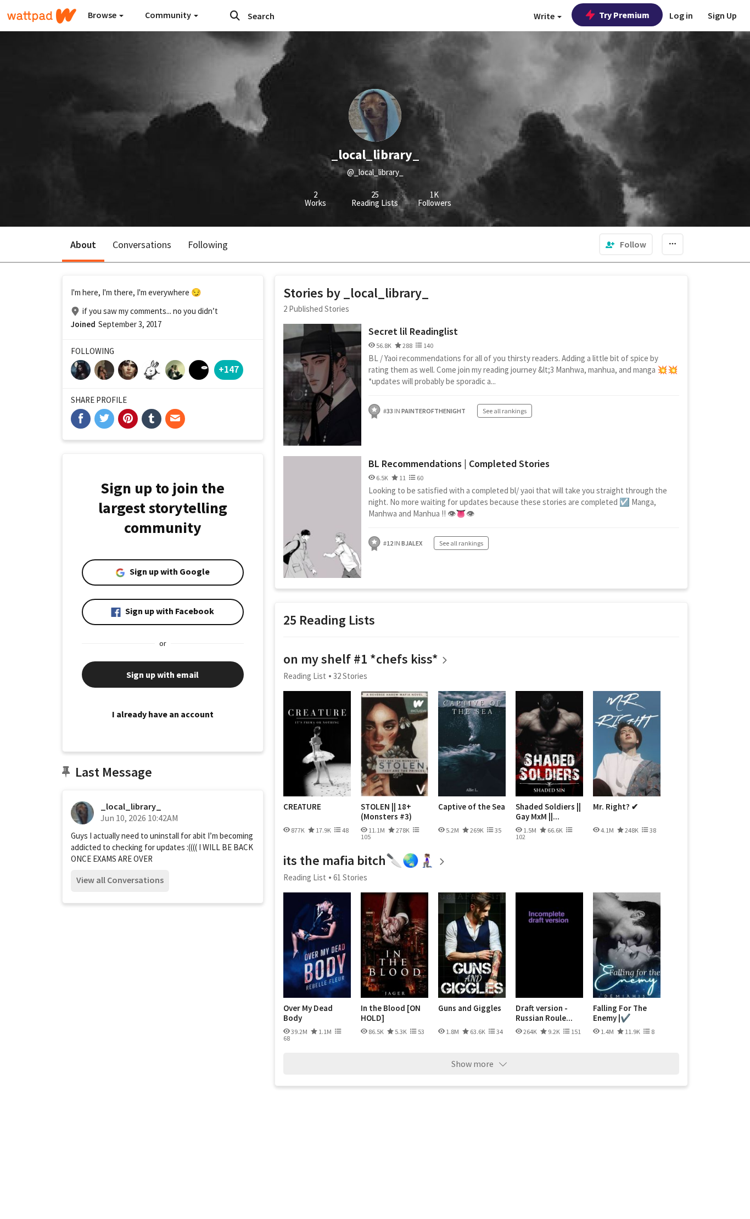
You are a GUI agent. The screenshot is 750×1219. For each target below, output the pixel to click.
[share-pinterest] (128, 419)
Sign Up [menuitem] (722, 15)
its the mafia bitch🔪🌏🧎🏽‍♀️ (359, 860)
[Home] (41, 16)
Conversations (142, 244)
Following (208, 244)
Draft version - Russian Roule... (544, 1013)
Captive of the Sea (471, 807)
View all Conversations (120, 879)
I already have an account (163, 714)
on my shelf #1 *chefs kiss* (360, 658)
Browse (103, 14)
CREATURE (302, 807)
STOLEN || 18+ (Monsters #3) (386, 811)
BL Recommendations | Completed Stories (459, 463)
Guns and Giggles (469, 1008)
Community (169, 14)
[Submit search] (235, 15)
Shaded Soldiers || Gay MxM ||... (548, 811)
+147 (229, 369)
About (83, 244)
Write (545, 15)
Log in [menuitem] (681, 15)
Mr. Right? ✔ (616, 807)
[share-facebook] (81, 419)
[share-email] (175, 419)
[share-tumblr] (151, 419)
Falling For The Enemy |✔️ (620, 1013)
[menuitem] (626, 244)
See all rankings (505, 411)
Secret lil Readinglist (413, 331)
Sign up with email (162, 674)
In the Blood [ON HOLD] (391, 1013)
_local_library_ (130, 806)
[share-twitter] (104, 419)
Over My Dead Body (308, 1013)
